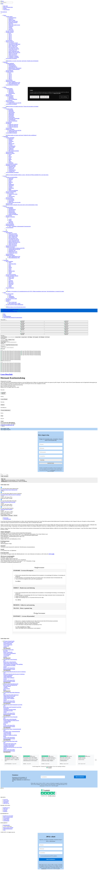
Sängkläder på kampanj (11, 165)
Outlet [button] (4, 292)
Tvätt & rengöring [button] (12, 213)
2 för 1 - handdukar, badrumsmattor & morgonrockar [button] (20, 226)
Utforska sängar (9, 16)
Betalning (5, 811)
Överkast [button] (10, 144)
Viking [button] (10, 273)
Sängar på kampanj (10, 41)
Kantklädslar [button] (11, 188)
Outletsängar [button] (11, 296)
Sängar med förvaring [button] (13, 21)
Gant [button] (10, 279)
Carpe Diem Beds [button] (12, 263)
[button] (2, 3)
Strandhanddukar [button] (12, 209)
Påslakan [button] (10, 140)
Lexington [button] (11, 221)
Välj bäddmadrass (4, 341)
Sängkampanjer (9, 232)
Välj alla (15, 515)
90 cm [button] (10, 33)
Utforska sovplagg (10, 192)
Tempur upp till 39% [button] (13, 53)
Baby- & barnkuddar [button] (13, 120)
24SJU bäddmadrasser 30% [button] (14, 82)
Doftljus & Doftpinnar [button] (13, 190)
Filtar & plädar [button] (12, 147)
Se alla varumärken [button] (10, 224)
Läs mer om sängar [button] (10, 30)
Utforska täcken (9, 88)
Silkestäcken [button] (11, 92)
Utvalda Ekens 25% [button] (13, 50)
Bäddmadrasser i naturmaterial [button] (15, 68)
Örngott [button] (10, 142)
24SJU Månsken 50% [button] (13, 45)
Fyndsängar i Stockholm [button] (14, 57)
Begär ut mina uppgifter (8, 827)
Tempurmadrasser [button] (12, 65)
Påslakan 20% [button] (11, 167)
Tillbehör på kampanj (10, 246)
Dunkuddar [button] (11, 110)
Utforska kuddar (9, 108)
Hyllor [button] (10, 183)
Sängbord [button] (11, 179)
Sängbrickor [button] (11, 185)
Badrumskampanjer (10, 225)
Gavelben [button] (11, 28)
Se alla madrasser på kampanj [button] (12, 84)
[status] (4, 475)
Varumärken (5, 802)
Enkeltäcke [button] (11, 96)
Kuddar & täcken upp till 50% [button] (15, 102)
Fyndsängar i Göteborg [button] (13, 56)
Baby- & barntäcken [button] (13, 99)
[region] (49, 94)
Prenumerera (80, 776)
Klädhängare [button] (11, 184)
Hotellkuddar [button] (11, 114)
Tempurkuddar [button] (12, 112)
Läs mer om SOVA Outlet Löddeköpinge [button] (14, 304)
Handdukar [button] (11, 208)
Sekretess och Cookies (57, 93)
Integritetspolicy (6, 825)
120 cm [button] (10, 35)
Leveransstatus (6, 818)
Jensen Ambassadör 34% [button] (14, 51)
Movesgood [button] (11, 283)
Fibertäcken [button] (11, 90)
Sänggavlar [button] (11, 29)
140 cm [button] (10, 36)
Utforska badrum (9, 207)
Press (4, 829)
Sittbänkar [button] (11, 182)
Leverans (5, 810)
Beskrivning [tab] (5, 517)
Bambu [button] (10, 159)
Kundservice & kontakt (8, 815)
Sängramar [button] (11, 23)
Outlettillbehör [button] (12, 297)
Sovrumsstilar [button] (11, 200)
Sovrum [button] (5, 176)
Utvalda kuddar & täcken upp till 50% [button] (17, 248)
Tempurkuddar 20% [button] (13, 131)
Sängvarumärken (9, 261)
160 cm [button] (10, 38)
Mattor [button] (10, 189)
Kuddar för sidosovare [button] (13, 125)
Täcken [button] (4, 87)
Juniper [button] (10, 220)
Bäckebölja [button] (11, 162)
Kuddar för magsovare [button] (13, 126)
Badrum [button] (5, 206)
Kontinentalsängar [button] (12, 17)
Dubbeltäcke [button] (11, 98)
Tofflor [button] (10, 195)
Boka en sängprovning (8, 310)
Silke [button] (10, 160)
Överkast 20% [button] (12, 171)
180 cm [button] (10, 39)
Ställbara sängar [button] (12, 20)
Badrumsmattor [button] (12, 212)
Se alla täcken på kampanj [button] (11, 104)
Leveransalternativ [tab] (7, 519)
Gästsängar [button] (11, 26)
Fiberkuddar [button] (11, 111)
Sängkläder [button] (5, 136)
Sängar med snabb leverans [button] (14, 24)
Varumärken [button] (5, 260)
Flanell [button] (10, 161)
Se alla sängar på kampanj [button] (11, 58)
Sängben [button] (10, 27)
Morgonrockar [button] (12, 196)
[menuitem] (53, 17)
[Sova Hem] (2, 1)
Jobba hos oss (6, 803)
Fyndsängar (8, 299)
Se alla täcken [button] (9, 94)
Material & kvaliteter (10, 153)
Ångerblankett (6, 820)
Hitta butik (5, 808)
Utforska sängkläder (10, 137)
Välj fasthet (3, 338)
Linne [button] (10, 158)
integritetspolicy (52, 470)
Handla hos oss (6, 807)
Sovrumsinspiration (10, 198)
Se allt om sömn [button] (9, 203)
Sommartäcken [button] (12, 93)
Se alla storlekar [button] (9, 40)
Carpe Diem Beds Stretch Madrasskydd (9, 489)
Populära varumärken (10, 216)
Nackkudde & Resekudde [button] (14, 118)
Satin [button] (10, 155)
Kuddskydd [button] (11, 148)
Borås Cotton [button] (11, 277)
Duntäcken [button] (11, 89)
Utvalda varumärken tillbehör (12, 275)
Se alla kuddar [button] (9, 122)
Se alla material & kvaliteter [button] (11, 164)
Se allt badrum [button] (9, 215)
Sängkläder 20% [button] (12, 166)
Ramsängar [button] (11, 18)
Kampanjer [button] (5, 231)
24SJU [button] (10, 262)
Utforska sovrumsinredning (11, 177)
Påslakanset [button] (11, 138)
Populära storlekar (9, 32)
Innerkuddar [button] (11, 116)
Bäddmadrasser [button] (12, 64)
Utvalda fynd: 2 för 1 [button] (13, 252)
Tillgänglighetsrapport (7, 828)
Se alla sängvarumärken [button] (11, 274)
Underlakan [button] (11, 141)
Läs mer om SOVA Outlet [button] (11, 298)
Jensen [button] (10, 268)
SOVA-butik (51, 554)
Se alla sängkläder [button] (9, 152)
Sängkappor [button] (11, 149)
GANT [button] (10, 219)
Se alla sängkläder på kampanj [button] (12, 172)
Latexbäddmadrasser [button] (13, 66)
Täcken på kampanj (10, 101)
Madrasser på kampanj (10, 81)
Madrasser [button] (5, 62)
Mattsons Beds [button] (12, 271)
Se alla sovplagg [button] (9, 197)
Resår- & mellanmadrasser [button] (14, 69)
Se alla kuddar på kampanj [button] (11, 132)
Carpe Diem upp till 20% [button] (14, 48)
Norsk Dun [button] (11, 284)
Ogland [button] (10, 285)
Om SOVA (5, 799)
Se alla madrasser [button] (9, 70)
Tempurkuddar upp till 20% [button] (14, 249)
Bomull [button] (10, 156)
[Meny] (1, 13)
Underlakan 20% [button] (12, 170)
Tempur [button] (10, 272)
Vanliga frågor (6, 819)
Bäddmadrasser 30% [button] (13, 251)
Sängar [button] (4, 15)
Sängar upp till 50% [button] (13, 233)
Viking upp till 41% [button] (13, 54)
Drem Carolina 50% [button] (13, 46)
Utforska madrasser (10, 63)
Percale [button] (10, 154)
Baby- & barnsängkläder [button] (14, 150)
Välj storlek (3, 319)
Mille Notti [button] (11, 222)
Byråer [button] (10, 180)
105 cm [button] (10, 34)
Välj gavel (3, 346)
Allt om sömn (6, 800)
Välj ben (2, 343)
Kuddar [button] (4, 107)
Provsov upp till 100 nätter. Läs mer (10, 309)
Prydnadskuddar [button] (12, 119)
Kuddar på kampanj (10, 129)
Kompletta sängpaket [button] (13, 22)
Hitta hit (7, 301)
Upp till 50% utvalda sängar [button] (14, 44)
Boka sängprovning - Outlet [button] (14, 303)
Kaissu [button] (10, 269)
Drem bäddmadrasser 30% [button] (14, 83)
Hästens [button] (10, 267)
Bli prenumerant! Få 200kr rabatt (10, 311)
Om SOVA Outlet (9, 293)
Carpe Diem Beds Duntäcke (6, 509)
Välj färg (2, 335)
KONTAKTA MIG (50, 463)
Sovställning (8, 123)
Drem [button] (10, 265)
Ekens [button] (10, 266)
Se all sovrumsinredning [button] (11, 191)
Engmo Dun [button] (11, 278)
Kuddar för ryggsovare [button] (13, 124)
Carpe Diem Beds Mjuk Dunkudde (8, 502)
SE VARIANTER (7, 648)
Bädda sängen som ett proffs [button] (14, 202)
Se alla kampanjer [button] (9, 227)
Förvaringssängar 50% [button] (13, 47)
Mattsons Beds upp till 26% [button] (14, 52)
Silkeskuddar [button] (11, 113)
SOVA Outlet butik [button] (13, 302)
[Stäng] (8, 341)
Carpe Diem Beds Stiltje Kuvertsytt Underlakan (11, 494)
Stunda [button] (10, 286)
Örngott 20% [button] (11, 168)
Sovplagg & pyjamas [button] (13, 194)
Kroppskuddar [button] (12, 117)
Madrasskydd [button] (11, 143)
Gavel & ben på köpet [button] (13, 42)
